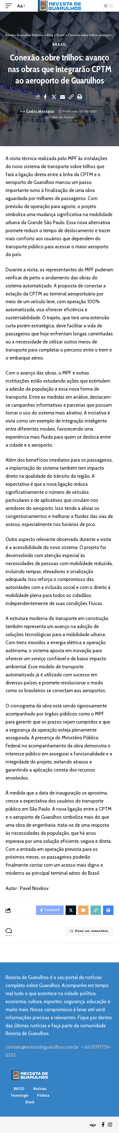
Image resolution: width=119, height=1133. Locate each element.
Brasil (59, 45)
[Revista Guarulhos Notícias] (59, 6)
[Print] (80, 96)
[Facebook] (103, 1125)
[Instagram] (110, 1125)
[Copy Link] (71, 96)
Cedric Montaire (40, 111)
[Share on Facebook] (45, 96)
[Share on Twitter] (54, 96)
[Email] (62, 96)
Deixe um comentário (91, 931)
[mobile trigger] (10, 6)
